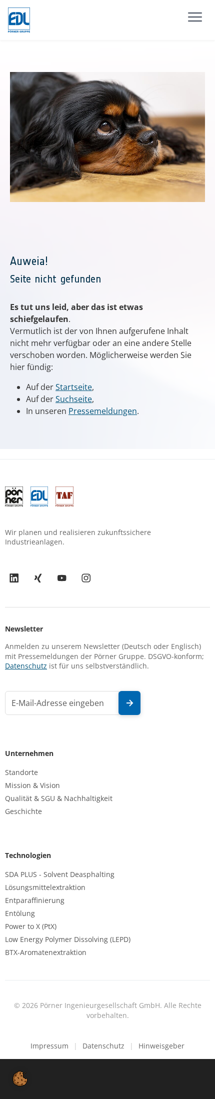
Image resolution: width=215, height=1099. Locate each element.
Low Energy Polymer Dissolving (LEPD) (67, 939)
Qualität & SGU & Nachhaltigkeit (58, 798)
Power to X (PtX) (30, 926)
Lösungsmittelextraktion (45, 887)
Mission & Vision (32, 785)
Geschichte (23, 811)
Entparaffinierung (34, 900)
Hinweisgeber (161, 1045)
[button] (20, 1078)
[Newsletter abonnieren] (129, 703)
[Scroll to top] (193, 1077)
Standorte (21, 772)
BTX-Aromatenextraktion (45, 952)
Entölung (20, 913)
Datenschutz (26, 665)
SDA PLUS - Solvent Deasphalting (59, 874)
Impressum (49, 1045)
